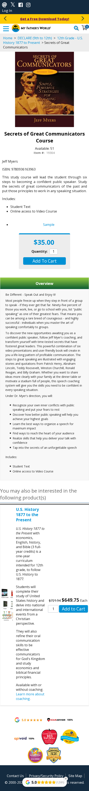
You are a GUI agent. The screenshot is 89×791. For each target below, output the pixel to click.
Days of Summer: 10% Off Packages (44, 19)
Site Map (75, 776)
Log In (7, 10)
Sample (48, 224)
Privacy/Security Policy (46, 776)
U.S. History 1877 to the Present (27, 514)
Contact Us (15, 776)
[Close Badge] (66, 779)
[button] (44, 261)
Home (7, 38)
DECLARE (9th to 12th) (35, 38)
